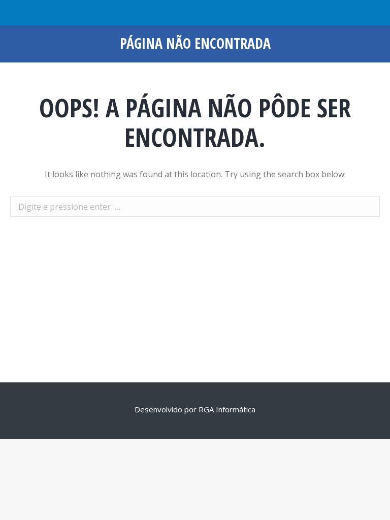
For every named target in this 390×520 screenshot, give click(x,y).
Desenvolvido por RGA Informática (195, 409)
